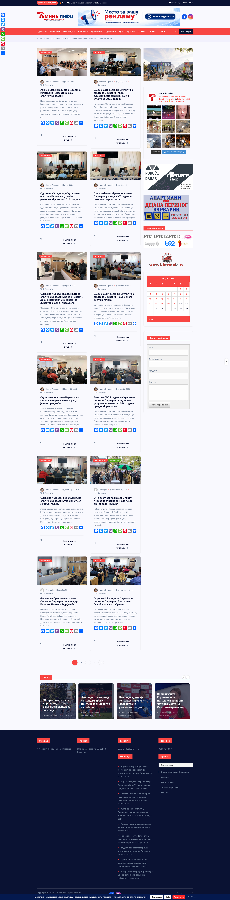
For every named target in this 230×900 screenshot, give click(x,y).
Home (39, 41)
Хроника (152, 34)
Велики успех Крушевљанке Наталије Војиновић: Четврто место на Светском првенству (132, 703)
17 (150, 307)
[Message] (2, 38)
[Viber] (2, 29)
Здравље (109, 34)
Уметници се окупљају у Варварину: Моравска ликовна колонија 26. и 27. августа (133, 815)
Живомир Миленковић (52, 716)
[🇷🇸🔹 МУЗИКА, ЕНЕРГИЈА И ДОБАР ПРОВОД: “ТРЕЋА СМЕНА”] (168, 144)
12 (162, 302)
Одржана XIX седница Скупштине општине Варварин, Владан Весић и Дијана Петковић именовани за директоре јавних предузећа (61, 301)
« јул (151, 322)
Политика (81, 34)
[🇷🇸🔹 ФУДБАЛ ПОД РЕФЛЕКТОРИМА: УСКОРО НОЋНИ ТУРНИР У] (168, 115)
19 (162, 307)
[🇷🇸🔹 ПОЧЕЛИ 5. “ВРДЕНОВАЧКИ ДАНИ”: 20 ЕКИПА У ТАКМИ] (154, 129)
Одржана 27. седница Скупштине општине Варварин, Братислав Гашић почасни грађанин (113, 604)
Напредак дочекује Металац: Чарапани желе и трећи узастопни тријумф (93, 705)
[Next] (188, 680)
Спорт (163, 34)
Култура (131, 34)
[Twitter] (2, 24)
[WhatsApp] (2, 34)
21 (174, 307)
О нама (164, 796)
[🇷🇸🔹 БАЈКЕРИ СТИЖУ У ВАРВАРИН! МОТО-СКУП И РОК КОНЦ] (154, 115)
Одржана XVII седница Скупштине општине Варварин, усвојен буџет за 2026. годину (60, 503)
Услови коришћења (170, 790)
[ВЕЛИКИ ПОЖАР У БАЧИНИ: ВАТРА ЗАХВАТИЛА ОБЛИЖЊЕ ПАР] (154, 144)
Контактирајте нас (159, 408)
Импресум (186, 34)
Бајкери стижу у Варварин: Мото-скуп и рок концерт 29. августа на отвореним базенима (133, 772)
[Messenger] (2, 19)
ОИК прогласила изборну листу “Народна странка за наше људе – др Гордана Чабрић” (114, 503)
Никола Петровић (53, 85)
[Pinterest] (2, 43)
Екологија (55, 34)
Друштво (42, 34)
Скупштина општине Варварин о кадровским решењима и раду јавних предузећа (59, 403)
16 (187, 302)
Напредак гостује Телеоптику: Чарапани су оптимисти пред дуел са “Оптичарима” (135, 842)
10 (150, 302)
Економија (68, 34)
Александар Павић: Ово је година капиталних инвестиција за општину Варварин (78, 41)
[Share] (2, 53)
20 (168, 307)
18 (156, 307)
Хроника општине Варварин (175, 775)
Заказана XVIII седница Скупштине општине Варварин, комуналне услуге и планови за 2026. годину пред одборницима (114, 405)
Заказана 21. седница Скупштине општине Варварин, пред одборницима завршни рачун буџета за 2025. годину (113, 97)
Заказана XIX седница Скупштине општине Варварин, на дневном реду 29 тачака (114, 299)
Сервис (165, 780)
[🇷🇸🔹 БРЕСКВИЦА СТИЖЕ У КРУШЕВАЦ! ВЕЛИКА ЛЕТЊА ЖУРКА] (183, 115)
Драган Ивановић (164, 719)
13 (168, 302)
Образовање (96, 34)
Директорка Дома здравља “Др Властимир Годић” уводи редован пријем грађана (134, 788)
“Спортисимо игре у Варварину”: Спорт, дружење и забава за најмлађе (135, 877)
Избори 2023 (100, 463)
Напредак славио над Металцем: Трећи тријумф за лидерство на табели (57, 705)
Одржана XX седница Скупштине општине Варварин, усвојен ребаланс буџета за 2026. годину (60, 199)
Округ (121, 34)
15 (180, 302)
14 (174, 302)
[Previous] (184, 680)
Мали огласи (167, 785)
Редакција (103, 493)
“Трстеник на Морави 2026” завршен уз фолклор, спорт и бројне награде (132, 866)
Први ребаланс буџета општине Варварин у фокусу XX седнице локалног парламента (113, 199)
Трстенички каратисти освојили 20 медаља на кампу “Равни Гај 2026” (171, 708)
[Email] (2, 48)
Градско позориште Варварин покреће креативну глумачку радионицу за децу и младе (134, 799)
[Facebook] (2, 14)
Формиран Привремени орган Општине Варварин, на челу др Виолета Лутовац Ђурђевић (59, 604)
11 (156, 302)
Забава (141, 34)
